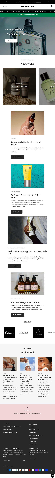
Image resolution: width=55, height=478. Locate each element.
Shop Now (11, 40)
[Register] (24, 460)
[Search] (6, 6)
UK (11, 466)
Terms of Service (33, 444)
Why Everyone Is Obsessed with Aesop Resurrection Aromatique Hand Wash (10, 379)
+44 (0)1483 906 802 (8, 429)
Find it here (17, 157)
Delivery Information (34, 429)
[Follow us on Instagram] (35, 459)
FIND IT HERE (14, 266)
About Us (31, 427)
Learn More (33, 2)
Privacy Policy (32, 441)
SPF (21, 373)
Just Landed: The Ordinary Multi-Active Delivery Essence (44, 377)
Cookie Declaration (34, 438)
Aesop (4, 373)
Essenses (40, 373)
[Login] (47, 6)
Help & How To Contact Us (36, 435)
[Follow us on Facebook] (31, 459)
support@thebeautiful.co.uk (10, 432)
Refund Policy (32, 432)
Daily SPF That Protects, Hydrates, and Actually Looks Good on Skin (26, 378)
